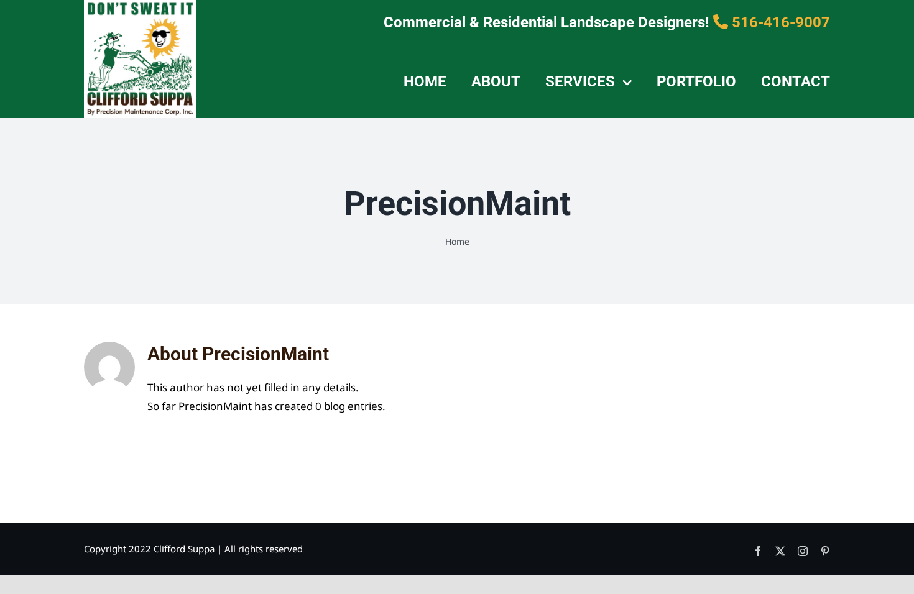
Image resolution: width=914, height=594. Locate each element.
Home (457, 241)
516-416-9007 (779, 22)
